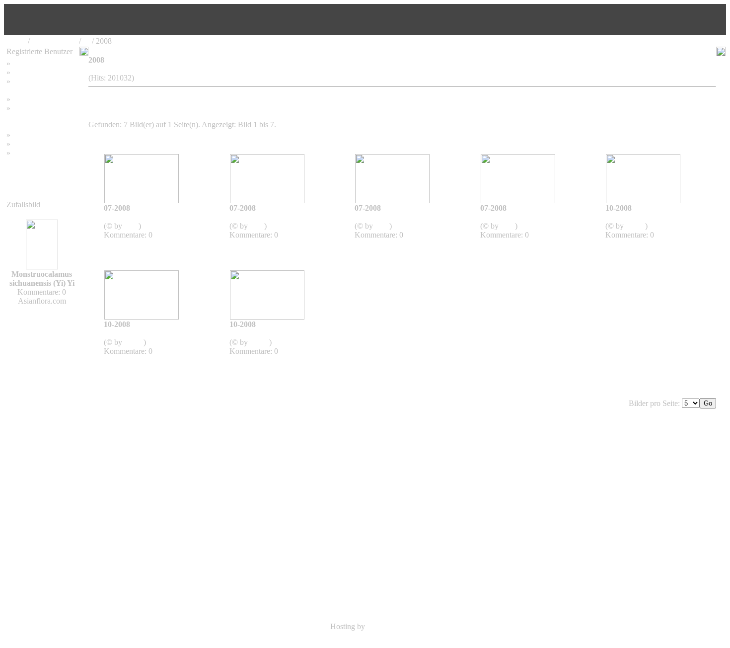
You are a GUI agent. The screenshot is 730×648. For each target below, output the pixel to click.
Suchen (24, 72)
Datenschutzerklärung (40, 117)
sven (131, 226)
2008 (124, 217)
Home (16, 41)
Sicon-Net (383, 626)
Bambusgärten (54, 41)
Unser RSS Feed (38, 153)
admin (635, 226)
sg (86, 41)
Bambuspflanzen (38, 144)
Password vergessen (43, 81)
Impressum (29, 99)
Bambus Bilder (36, 135)
